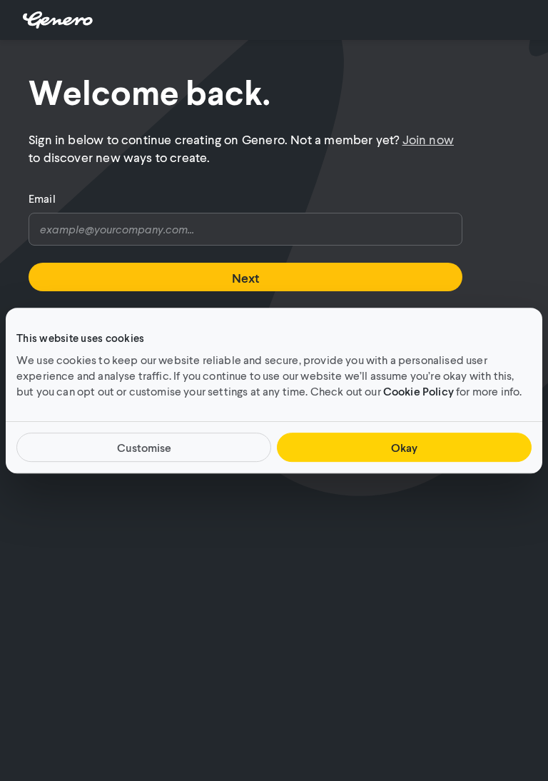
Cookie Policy (418, 391)
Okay (404, 447)
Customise (144, 447)
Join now (428, 139)
